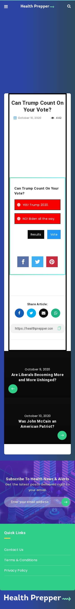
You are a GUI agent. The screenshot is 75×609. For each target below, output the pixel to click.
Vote (54, 234)
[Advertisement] (37, 50)
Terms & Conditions (20, 560)
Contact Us (13, 549)
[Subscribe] (65, 502)
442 (58, 118)
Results (36, 234)
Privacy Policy (16, 570)
